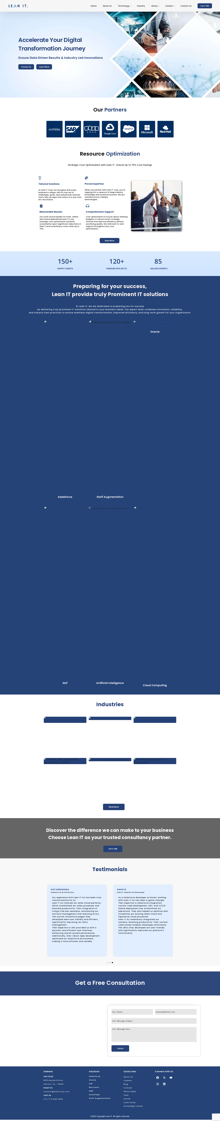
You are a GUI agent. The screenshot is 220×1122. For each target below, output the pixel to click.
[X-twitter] (164, 1077)
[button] (107, 962)
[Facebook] (157, 1077)
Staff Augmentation (110, 497)
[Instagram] (157, 1084)
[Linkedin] (164, 1084)
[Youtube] (170, 1077)
